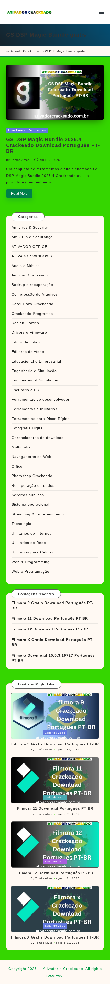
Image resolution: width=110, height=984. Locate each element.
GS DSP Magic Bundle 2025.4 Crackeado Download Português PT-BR (53, 145)
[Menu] (101, 12)
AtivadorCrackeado (25, 51)
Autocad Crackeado (30, 275)
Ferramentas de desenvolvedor (41, 399)
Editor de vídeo (26, 342)
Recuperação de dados (33, 486)
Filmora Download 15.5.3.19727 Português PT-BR (53, 658)
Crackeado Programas (27, 130)
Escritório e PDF (27, 390)
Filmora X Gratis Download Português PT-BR (53, 642)
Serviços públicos (28, 495)
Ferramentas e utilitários (34, 409)
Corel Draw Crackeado (32, 304)
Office (17, 466)
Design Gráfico (25, 323)
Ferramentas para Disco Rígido (41, 419)
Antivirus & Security (30, 227)
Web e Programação (30, 571)
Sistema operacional (30, 504)
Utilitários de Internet (31, 533)
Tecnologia (21, 524)
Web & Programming (31, 562)
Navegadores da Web (31, 457)
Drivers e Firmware (29, 332)
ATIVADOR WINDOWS (32, 256)
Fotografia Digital (28, 428)
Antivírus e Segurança (32, 237)
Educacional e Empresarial (36, 361)
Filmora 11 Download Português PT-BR (50, 618)
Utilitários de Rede (29, 543)
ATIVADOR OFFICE (29, 247)
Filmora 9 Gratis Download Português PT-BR (53, 605)
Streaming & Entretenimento (38, 514)
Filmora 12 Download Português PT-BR (50, 629)
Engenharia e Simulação (34, 371)
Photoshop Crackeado (32, 476)
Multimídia (21, 447)
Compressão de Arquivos (35, 294)
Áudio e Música (26, 266)
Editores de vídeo (28, 352)
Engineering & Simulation (35, 380)
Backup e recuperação (32, 285)
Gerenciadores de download (38, 438)
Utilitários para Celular (32, 552)
